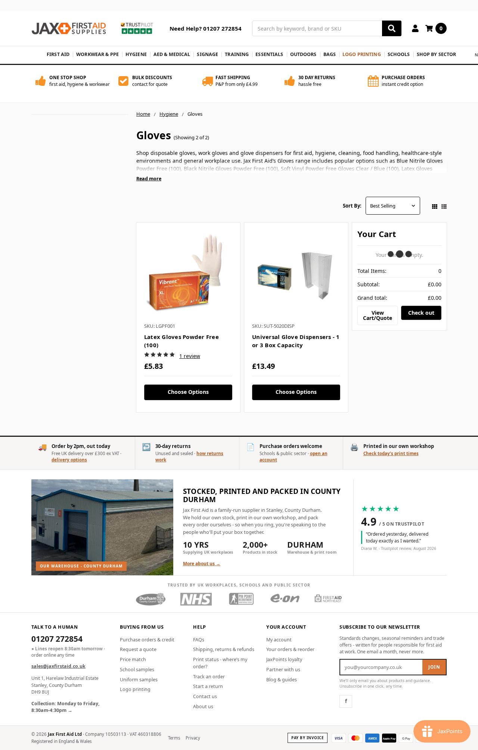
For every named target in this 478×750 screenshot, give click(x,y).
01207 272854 (57, 639)
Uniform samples (139, 679)
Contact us (205, 696)
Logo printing (135, 689)
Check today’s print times (391, 453)
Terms (174, 738)
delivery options (69, 460)
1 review (189, 356)
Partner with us (283, 669)
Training (237, 54)
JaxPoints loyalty (284, 659)
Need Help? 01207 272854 (206, 28)
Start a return (208, 686)
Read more (148, 178)
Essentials (269, 54)
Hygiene (136, 54)
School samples (137, 669)
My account (279, 640)
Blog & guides (281, 679)
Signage (207, 54)
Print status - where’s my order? (220, 663)
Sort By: (352, 205)
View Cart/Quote (377, 315)
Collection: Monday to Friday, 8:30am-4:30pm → (65, 707)
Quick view (188, 274)
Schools (399, 54)
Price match (133, 659)
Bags (329, 54)
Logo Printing (361, 54)
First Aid (58, 54)
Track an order (209, 676)
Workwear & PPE (97, 54)
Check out (421, 312)
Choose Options (188, 391)
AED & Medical (171, 54)
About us (203, 706)
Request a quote (138, 649)
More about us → (201, 563)
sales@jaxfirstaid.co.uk (58, 666)
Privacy (193, 738)
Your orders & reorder (290, 649)
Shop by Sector (436, 54)
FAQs (198, 640)
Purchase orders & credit (147, 640)
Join (434, 667)
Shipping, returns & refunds (223, 649)
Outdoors (303, 54)
